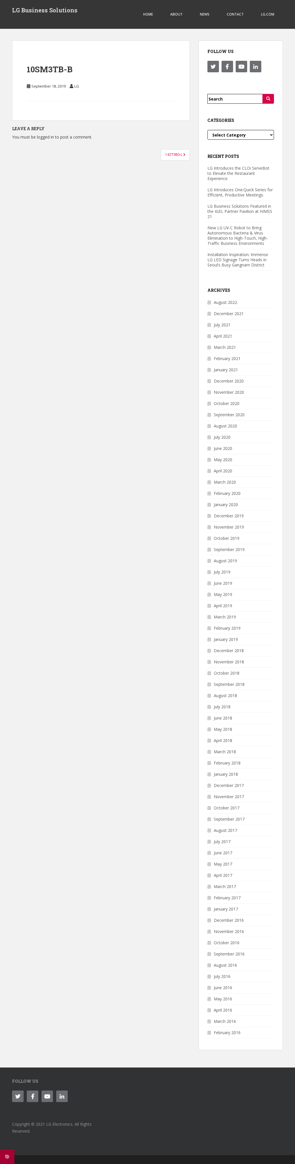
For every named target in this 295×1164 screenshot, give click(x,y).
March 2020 (225, 482)
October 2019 (226, 538)
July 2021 (222, 325)
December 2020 (229, 381)
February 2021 (227, 358)
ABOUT (176, 14)
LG (76, 86)
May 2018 (223, 729)
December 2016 (229, 920)
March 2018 (225, 751)
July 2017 (222, 841)
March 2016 (225, 1021)
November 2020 (229, 392)
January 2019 (226, 639)
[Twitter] (213, 66)
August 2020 (225, 426)
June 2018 (223, 718)
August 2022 (225, 302)
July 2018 (222, 706)
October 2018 (226, 673)
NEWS (204, 14)
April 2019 (223, 605)
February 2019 (227, 628)
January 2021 (226, 369)
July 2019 (222, 572)
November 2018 (229, 662)
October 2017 (226, 808)
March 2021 (225, 347)
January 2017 (226, 909)
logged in (45, 137)
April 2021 (223, 336)
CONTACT (235, 14)
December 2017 (229, 785)
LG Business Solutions (44, 10)
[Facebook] (227, 66)
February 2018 (227, 763)
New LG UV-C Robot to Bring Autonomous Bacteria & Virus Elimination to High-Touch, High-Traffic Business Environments (237, 235)
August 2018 (225, 695)
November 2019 (229, 527)
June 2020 (223, 448)
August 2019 (225, 560)
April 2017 (223, 875)
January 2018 (226, 774)
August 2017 (225, 830)
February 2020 (227, 493)
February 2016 (227, 1032)
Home (148, 14)
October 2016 (226, 942)
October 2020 (226, 403)
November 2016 (229, 931)
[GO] (268, 99)
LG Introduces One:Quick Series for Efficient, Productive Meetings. (240, 192)
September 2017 (229, 819)
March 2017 (225, 886)
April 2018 (223, 740)
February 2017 (227, 897)
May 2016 (223, 999)
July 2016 (222, 976)
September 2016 (229, 954)
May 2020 (223, 459)
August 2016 (225, 965)
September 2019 (229, 549)
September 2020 (229, 414)
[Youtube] (241, 66)
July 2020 (222, 437)
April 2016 (223, 1010)
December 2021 (229, 313)
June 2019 (223, 583)
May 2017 (223, 864)
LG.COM (267, 14)
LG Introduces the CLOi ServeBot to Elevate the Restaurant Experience (238, 173)
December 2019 (229, 515)
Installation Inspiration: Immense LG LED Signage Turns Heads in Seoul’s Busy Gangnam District (237, 260)
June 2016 (223, 987)
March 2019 (225, 617)
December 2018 (229, 650)
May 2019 (223, 594)
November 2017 (229, 796)
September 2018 (229, 684)
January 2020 (226, 504)
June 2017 (223, 853)
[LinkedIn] (255, 66)
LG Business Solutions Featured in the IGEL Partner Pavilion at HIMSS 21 (239, 211)
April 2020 (223, 471)
